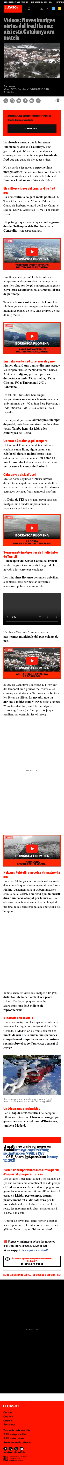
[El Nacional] (59, 8)
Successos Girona (44, 1275)
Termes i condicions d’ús (16, 1430)
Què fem (8, 1416)
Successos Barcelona (17, 1275)
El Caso (13, 9)
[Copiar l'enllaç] (38, 100)
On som (7, 1420)
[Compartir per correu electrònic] (31, 100)
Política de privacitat (14, 1434)
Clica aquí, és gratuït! (33, 1250)
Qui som (7, 1412)
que (24, 1035)
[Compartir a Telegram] (18, 100)
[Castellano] (41, 8)
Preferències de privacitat (18, 1442)
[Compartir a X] (5, 100)
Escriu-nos (9, 1424)
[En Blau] (53, 8)
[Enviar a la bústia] (58, 100)
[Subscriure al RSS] (16, 1449)
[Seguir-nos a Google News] (22, 1449)
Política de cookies (13, 1438)
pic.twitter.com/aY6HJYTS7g (24, 1153)
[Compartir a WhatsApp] (12, 100)
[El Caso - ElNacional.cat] (11, 1406)
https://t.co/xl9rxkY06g (31, 1150)
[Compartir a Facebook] (25, 100)
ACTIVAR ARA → (32, 128)
